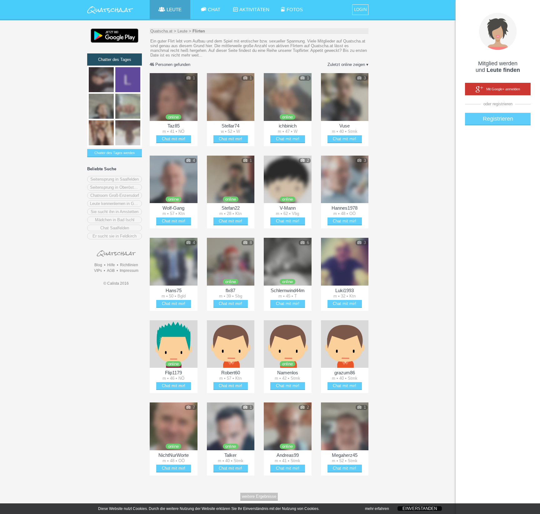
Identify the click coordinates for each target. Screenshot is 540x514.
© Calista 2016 (116, 283)
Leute (183, 31)
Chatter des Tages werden (114, 153)
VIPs (98, 270)
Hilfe (111, 265)
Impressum (129, 270)
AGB (111, 270)
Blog (98, 265)
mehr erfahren (377, 509)
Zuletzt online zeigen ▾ (348, 64)
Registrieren (498, 119)
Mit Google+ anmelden (503, 89)
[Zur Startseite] (110, 14)
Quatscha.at (161, 31)
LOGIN (360, 9)
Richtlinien (129, 265)
